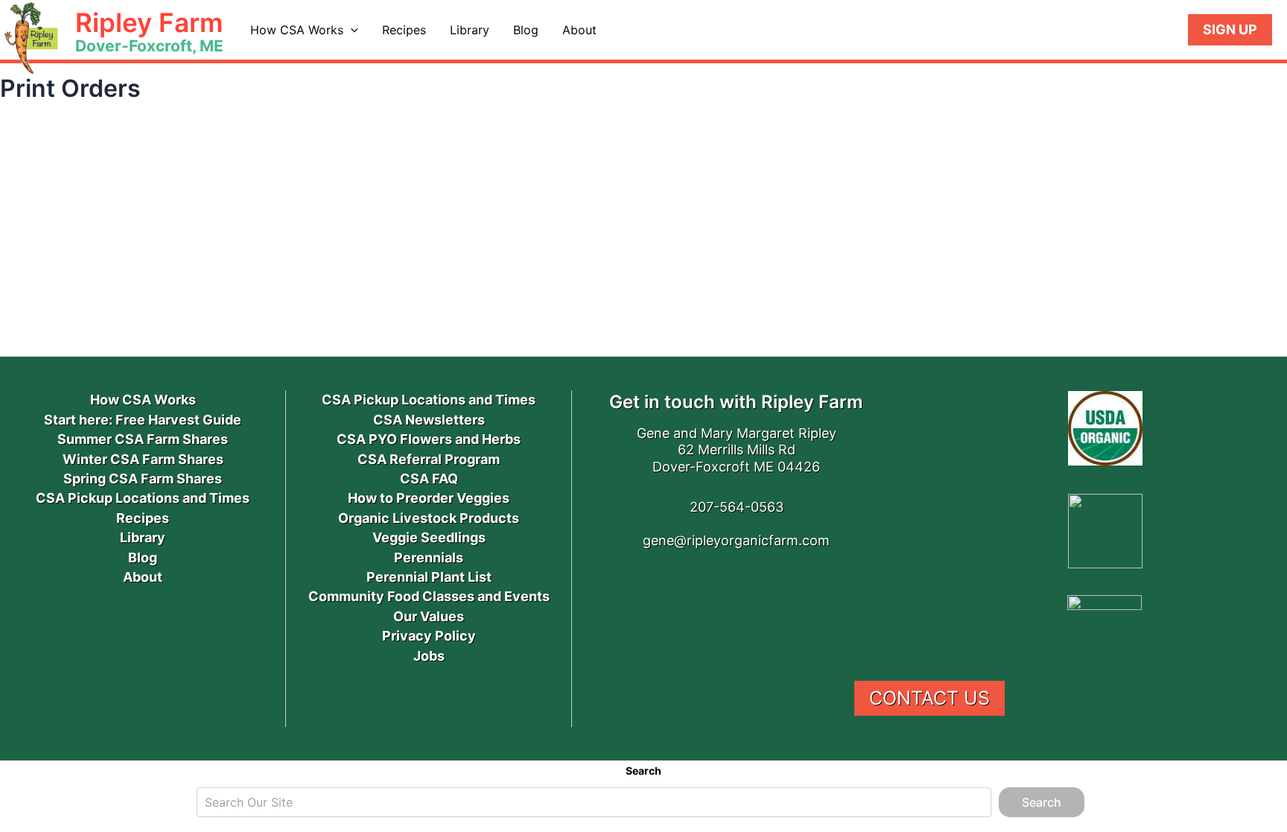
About (579, 29)
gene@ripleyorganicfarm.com (736, 540)
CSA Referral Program (429, 459)
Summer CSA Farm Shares (142, 439)
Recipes (404, 29)
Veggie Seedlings (429, 537)
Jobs (429, 656)
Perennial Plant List (429, 577)
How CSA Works (296, 29)
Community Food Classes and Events (429, 596)
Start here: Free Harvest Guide (142, 420)
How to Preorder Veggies (428, 498)
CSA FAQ (429, 478)
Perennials (428, 557)
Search (643, 770)
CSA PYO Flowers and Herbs (429, 439)
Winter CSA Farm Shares (143, 459)
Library (469, 29)
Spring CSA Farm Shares (142, 478)
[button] (350, 30)
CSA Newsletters (429, 420)
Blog (525, 29)
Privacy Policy (429, 636)
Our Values (428, 616)
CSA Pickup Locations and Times (143, 498)
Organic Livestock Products (428, 518)
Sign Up (1230, 29)
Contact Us (929, 698)
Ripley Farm (149, 22)
